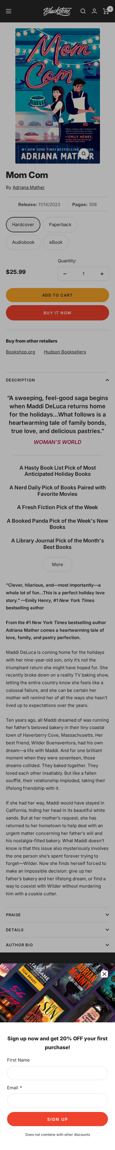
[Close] (104, 974)
